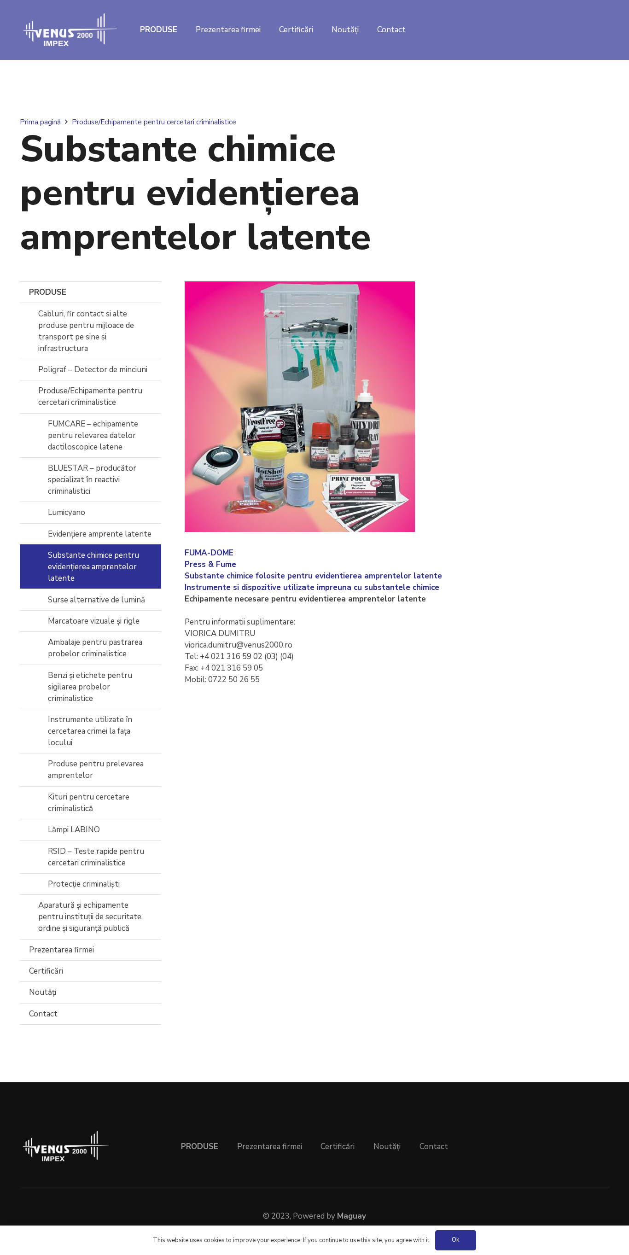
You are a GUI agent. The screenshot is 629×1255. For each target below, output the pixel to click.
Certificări (46, 971)
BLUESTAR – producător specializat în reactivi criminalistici (92, 479)
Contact (43, 1014)
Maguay (351, 1216)
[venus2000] (70, 30)
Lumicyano (66, 512)
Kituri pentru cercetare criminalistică (88, 803)
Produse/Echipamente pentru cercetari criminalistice (154, 122)
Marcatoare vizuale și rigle (94, 621)
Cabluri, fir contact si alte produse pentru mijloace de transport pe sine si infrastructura (86, 331)
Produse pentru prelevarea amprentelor (96, 770)
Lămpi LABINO (74, 829)
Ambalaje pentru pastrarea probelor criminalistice (95, 648)
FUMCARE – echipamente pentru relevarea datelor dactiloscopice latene (93, 435)
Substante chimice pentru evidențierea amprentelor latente (93, 567)
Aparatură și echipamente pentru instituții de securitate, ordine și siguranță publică (90, 917)
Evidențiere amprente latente (99, 534)
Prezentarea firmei (61, 950)
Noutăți (42, 992)
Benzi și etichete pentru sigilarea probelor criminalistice (90, 687)
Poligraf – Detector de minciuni (92, 369)
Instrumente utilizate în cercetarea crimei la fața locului (90, 731)
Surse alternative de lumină (96, 600)
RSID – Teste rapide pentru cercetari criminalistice (96, 857)
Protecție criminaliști (84, 884)
